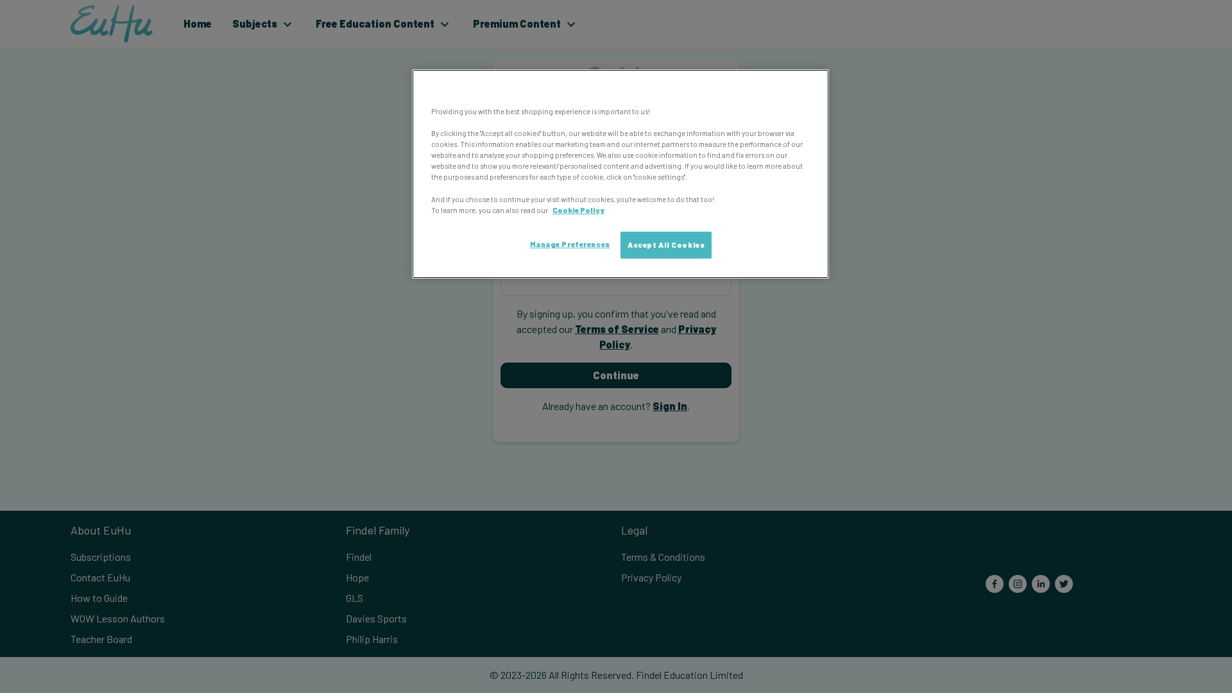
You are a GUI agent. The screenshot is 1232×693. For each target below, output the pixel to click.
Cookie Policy (578, 210)
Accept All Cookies (666, 245)
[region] (620, 173)
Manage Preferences (570, 244)
